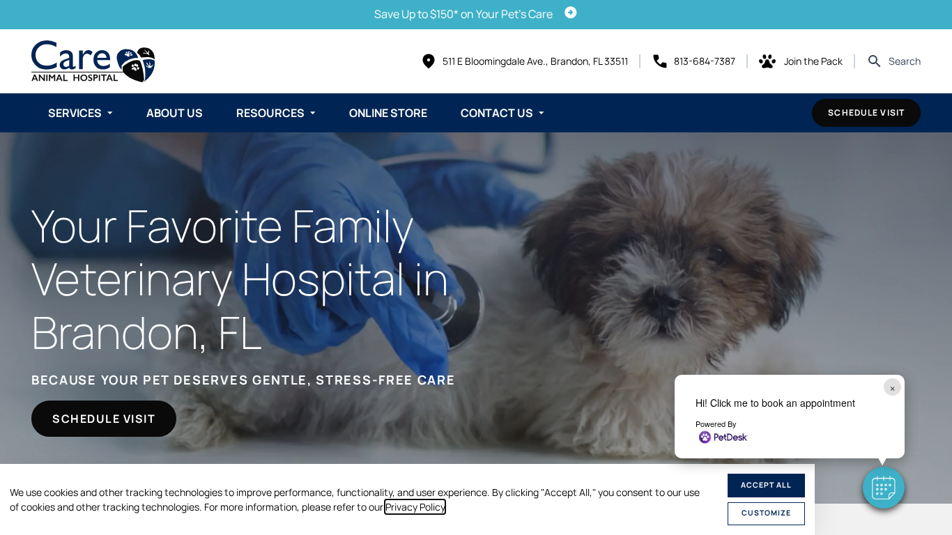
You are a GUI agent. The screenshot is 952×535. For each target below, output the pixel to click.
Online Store (388, 113)
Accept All (766, 485)
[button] (884, 488)
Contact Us (497, 113)
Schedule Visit (866, 112)
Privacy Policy (415, 506)
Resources (270, 113)
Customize (766, 513)
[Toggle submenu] (110, 113)
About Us (174, 113)
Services (75, 113)
